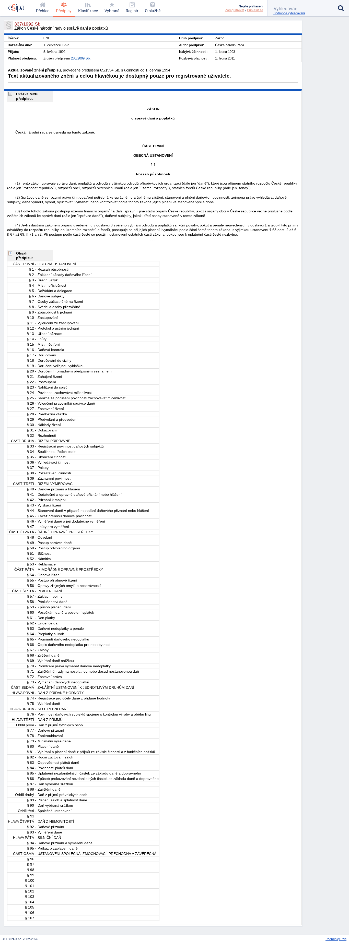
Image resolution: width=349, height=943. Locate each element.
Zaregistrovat (234, 10)
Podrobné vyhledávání (289, 13)
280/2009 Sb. (81, 58)
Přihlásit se (255, 10)
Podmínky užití (335, 939)
